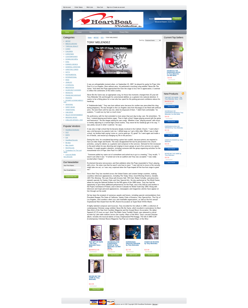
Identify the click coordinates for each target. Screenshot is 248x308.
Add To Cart (133, 255)
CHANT (67, 49)
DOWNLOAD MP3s (71, 59)
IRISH (67, 80)
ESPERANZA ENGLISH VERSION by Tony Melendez (133, 243)
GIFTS (67, 72)
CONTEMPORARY (71, 56)
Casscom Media (70, 154)
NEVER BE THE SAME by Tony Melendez (94, 278)
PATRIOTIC (69, 92)
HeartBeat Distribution (72, 130)
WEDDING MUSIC (71, 117)
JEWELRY (68, 82)
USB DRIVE (69, 112)
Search (151, 19)
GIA (66, 137)
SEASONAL (69, 104)
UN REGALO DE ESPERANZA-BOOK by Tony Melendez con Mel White (114, 245)
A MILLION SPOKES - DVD (74, 120)
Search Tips (172, 22)
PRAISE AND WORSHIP (73, 95)
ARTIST (68, 41)
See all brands (68, 156)
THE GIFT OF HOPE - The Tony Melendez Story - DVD (96, 244)
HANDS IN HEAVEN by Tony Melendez (151, 242)
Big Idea (68, 142)
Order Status (79, 7)
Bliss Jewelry (69, 145)
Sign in (109, 7)
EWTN (67, 135)
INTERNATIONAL (71, 77)
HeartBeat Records (71, 140)
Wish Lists (90, 7)
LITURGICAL (69, 85)
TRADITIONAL (70, 109)
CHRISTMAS (69, 54)
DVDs (67, 62)
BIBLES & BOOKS (71, 43)
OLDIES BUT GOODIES (73, 90)
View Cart (100, 7)
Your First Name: (69, 165)
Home (90, 37)
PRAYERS (68, 98)
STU (102, 37)
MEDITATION (69, 87)
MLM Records (69, 148)
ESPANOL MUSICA (71, 64)
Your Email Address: (70, 170)
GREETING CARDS (71, 69)
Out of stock (96, 255)
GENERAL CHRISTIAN (72, 67)
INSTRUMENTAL (70, 74)
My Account (67, 7)
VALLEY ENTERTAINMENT (74, 115)
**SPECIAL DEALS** (71, 46)
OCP (67, 132)
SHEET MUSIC (70, 107)
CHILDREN (69, 51)
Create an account (119, 7)
